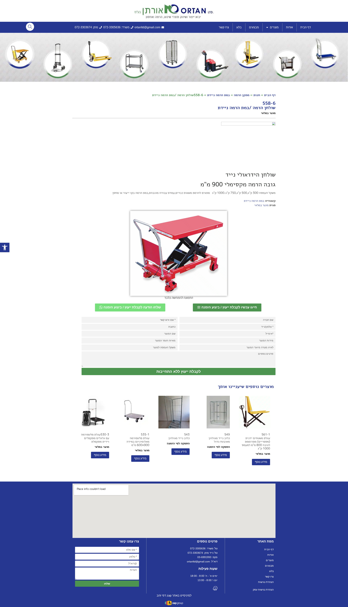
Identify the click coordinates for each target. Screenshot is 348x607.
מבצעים (254, 27)
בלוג (239, 27)
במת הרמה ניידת (218, 95)
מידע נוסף (261, 461)
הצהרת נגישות (266, 582)
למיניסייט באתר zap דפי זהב (174, 595)
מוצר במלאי (261, 205)
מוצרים (274, 27)
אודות (289, 27)
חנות (256, 95)
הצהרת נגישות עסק (263, 589)
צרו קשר (224, 27)
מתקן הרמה (241, 95)
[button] (4, 247)
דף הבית (305, 27)
